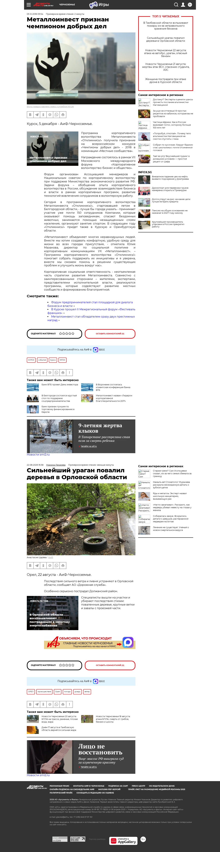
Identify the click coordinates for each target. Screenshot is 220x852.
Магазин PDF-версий (109, 789)
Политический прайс (61, 793)
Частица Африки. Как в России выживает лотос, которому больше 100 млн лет (172, 125)
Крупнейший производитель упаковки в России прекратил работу (168, 224)
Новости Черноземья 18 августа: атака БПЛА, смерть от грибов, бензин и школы (113, 719)
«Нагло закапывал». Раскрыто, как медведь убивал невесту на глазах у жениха (172, 507)
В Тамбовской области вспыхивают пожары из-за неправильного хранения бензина (165, 25)
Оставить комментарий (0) (110, 334)
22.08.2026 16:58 (35, 465)
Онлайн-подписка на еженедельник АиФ (72, 789)
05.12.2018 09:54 (35, 14)
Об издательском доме (162, 786)
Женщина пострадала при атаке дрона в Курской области (165, 81)
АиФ (50, 557)
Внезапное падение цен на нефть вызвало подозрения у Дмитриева (170, 177)
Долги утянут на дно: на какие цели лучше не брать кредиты (171, 200)
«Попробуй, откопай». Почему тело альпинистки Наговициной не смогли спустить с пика (172, 136)
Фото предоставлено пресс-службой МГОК (50, 106)
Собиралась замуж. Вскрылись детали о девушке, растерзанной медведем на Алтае (170, 519)
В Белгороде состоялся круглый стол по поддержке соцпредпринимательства (59, 398)
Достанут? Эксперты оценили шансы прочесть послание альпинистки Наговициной (173, 102)
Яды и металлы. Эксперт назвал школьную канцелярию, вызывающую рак (170, 496)
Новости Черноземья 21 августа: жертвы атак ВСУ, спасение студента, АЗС (165, 67)
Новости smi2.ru (38, 454)
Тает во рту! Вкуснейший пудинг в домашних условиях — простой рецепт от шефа (171, 159)
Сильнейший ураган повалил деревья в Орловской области (165, 39)
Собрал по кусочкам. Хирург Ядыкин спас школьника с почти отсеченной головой (173, 147)
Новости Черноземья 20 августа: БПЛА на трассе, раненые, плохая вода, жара (60, 719)
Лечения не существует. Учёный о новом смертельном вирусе (171, 528)
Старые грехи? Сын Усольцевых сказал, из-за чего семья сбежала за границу (172, 473)
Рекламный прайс (59, 786)
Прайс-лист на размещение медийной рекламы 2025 (156, 789)
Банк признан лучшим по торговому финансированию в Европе (58, 409)
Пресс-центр (138, 786)
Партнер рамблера (97, 839)
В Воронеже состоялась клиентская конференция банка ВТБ (113, 387)
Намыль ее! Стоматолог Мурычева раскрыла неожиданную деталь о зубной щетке (171, 485)
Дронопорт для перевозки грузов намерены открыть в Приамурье (170, 189)
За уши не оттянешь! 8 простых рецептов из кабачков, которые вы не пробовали (173, 114)
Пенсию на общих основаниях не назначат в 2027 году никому (170, 211)
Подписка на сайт (118, 786)
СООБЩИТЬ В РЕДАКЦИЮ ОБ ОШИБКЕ (95, 793)
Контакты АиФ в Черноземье (88, 786)
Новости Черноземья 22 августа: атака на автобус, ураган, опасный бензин (165, 53)
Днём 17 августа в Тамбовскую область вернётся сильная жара (59, 728)
